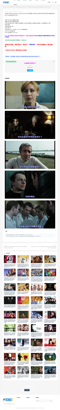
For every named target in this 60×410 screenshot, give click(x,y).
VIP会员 (15, 4)
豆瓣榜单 (13, 11)
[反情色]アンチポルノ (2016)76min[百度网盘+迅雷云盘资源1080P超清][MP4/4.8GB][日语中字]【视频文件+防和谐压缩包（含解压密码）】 (23, 307)
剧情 (6, 231)
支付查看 (30, 70)
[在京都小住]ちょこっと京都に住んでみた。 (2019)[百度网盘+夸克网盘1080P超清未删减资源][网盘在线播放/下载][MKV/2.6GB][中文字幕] (37, 349)
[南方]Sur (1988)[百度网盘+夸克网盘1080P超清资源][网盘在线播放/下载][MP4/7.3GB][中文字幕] (10, 348)
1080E (7, 236)
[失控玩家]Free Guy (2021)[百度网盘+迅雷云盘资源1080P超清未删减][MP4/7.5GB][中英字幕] (43, 247)
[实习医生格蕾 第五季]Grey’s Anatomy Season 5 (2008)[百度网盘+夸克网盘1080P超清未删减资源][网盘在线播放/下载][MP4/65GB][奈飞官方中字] (37, 307)
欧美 (10, 11)
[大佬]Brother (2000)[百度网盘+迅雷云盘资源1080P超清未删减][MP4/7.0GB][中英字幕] (15, 247)
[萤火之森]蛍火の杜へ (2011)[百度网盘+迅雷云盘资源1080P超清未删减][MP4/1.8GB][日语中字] (10, 334)
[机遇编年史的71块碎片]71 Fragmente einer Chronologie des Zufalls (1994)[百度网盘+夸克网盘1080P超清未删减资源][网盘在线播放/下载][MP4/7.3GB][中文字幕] (36, 279)
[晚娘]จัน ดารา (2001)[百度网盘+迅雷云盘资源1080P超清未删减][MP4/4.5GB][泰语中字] (23, 292)
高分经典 (17, 11)
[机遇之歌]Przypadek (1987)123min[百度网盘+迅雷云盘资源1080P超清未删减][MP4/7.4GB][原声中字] (25, 236)
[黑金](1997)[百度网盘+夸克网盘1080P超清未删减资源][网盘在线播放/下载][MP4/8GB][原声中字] (10, 306)
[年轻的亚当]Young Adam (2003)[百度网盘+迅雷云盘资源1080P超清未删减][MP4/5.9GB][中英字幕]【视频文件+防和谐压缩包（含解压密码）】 (36, 335)
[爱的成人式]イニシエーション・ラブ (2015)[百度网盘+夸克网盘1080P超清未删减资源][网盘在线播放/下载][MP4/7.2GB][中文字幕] (50, 349)
